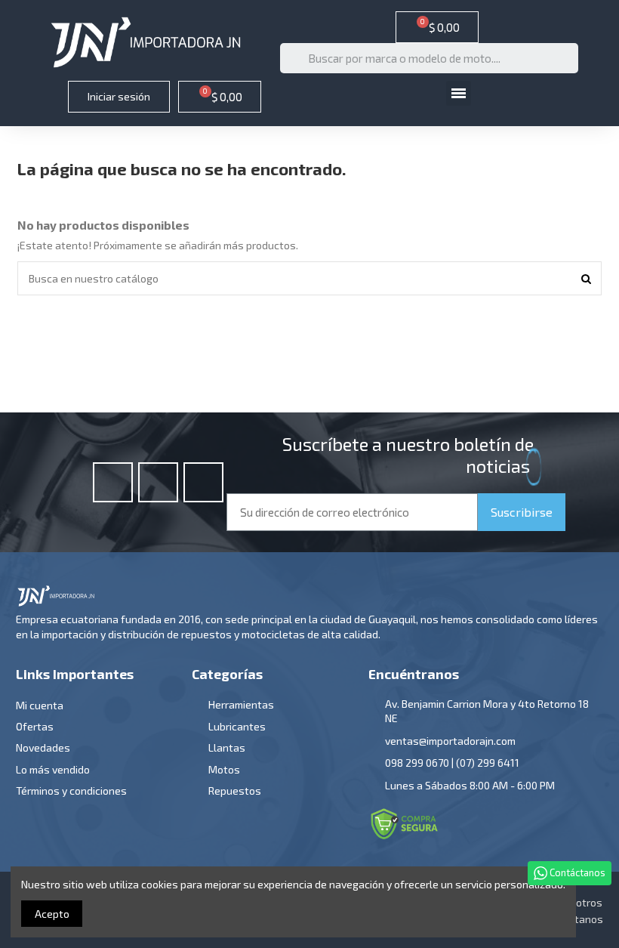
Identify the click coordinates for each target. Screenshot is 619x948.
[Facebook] (113, 482)
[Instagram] (158, 482)
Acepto (52, 913)
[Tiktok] (203, 482)
